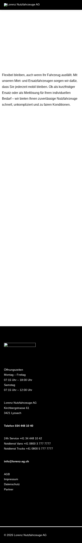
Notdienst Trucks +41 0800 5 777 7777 (28, 448)
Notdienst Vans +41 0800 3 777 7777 (27, 443)
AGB (7, 474)
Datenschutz (12, 484)
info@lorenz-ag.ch (16, 461)
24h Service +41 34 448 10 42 (23, 438)
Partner (8, 489)
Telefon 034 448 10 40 (18, 425)
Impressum (11, 479)
